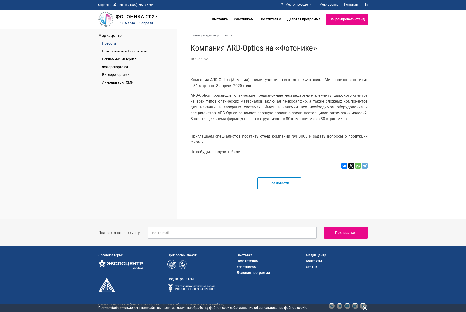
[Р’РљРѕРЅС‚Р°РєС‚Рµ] (344, 166)
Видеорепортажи (115, 75)
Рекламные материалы (120, 59)
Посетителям (270, 19)
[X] (351, 166)
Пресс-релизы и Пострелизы (125, 51)
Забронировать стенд (347, 19)
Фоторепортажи (115, 67)
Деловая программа (304, 19)
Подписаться (346, 232)
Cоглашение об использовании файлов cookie (270, 308)
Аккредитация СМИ (117, 82)
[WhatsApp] (358, 166)
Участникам (244, 19)
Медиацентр (110, 35)
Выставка (220, 19)
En (366, 4)
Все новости (279, 183)
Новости (109, 43)
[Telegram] (365, 166)
